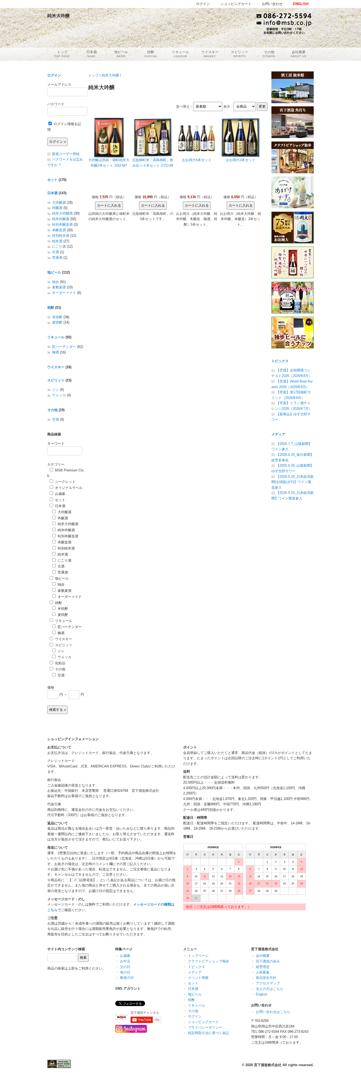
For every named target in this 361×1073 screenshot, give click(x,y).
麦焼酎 (57, 322)
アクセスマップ (268, 983)
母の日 (125, 972)
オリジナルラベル (68, 488)
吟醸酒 (57, 208)
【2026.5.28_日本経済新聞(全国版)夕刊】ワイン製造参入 (292, 482)
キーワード (55, 443)
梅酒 (55, 352)
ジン (55, 390)
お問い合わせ (272, 4)
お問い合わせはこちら (273, 1012)
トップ (93, 75)
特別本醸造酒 (62, 224)
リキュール (55, 337)
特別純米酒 (60, 236)
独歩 (55, 282)
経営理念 (263, 967)
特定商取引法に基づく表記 (208, 1033)
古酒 (55, 252)
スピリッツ (55, 380)
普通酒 (57, 258)
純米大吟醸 (110, 75)
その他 (52, 410)
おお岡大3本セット (240, 160)
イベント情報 (198, 978)
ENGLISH (300, 4)
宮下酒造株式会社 (267, 1065)
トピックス (280, 361)
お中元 (125, 961)
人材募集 (263, 972)
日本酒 (52, 193)
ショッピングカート (203, 1022)
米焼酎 (57, 317)
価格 (50, 687)
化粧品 (59, 663)
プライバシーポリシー (205, 1027)
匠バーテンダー (64, 347)
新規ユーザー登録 (66, 154)
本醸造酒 (59, 230)
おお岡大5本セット (196, 160)
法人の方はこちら (269, 989)
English (261, 994)
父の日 (125, 967)
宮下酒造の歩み (268, 961)
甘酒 (55, 419)
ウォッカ (59, 395)
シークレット (65, 482)
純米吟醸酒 (60, 219)
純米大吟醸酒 (62, 213)
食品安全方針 (266, 978)
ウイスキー (55, 367)
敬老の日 (127, 978)
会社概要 (263, 956)
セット (52, 180)
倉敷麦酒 (59, 287)
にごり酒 (59, 246)
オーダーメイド (64, 293)
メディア (278, 434)
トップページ (198, 956)
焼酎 (50, 308)
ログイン (54, 75)
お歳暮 (59, 494)
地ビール (54, 272)
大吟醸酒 (59, 202)
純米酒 (57, 241)
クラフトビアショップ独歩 (208, 961)
